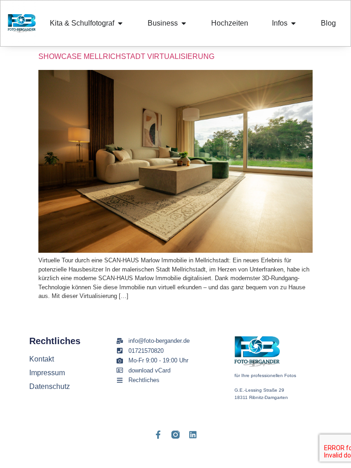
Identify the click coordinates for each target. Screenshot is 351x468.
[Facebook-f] (158, 435)
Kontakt (41, 359)
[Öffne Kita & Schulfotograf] (120, 23)
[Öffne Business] (183, 23)
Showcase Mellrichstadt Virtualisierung (126, 56)
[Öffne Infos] (293, 23)
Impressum (47, 373)
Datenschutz (49, 386)
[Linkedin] (193, 435)
